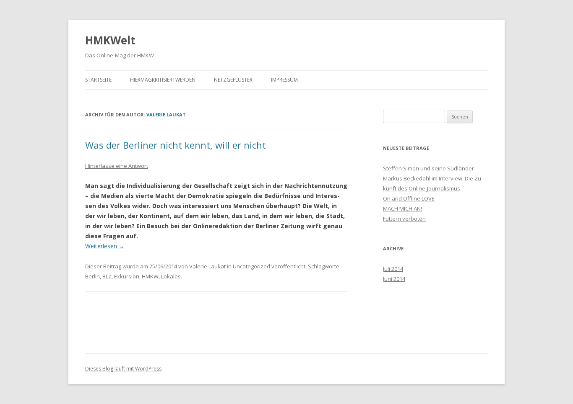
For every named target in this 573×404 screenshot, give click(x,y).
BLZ (107, 276)
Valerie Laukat (166, 114)
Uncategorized (251, 266)
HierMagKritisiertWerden (162, 79)
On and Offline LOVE (409, 198)
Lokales (171, 276)
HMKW (150, 276)
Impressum (284, 79)
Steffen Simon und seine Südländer (428, 168)
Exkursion (126, 276)
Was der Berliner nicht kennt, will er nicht (175, 145)
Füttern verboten (404, 218)
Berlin (92, 276)
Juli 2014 (393, 269)
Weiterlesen (105, 246)
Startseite (98, 79)
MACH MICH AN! (402, 208)
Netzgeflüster (233, 79)
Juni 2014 (394, 279)
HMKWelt (110, 40)
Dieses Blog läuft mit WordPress (123, 368)
